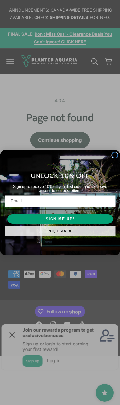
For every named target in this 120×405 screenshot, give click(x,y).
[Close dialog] (115, 155)
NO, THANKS (60, 231)
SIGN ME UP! (60, 219)
